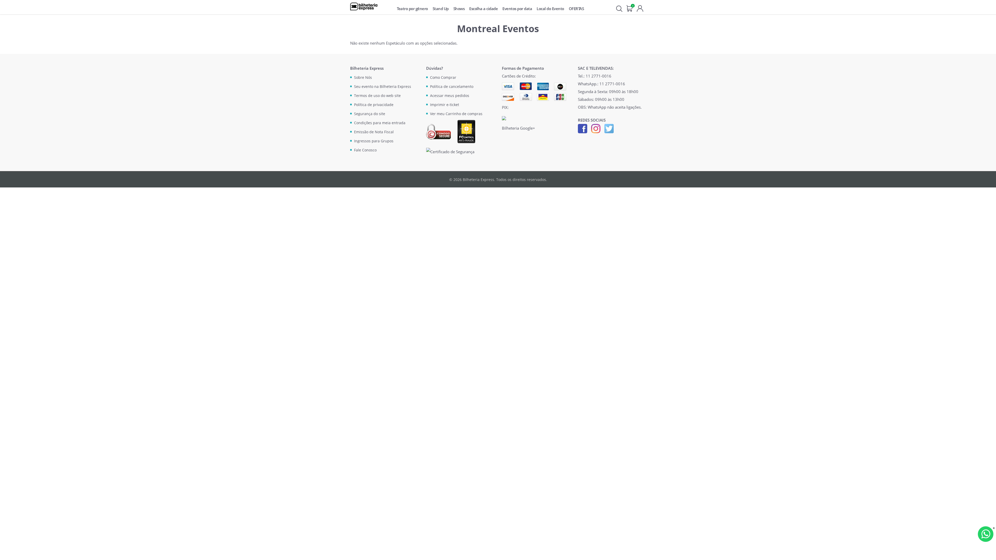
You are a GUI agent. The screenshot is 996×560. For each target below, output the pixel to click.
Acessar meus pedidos (449, 95)
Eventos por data (517, 8)
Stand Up (441, 8)
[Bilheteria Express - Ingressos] (363, 6)
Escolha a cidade (483, 8)
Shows (459, 8)
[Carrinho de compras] (629, 7)
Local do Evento (550, 8)
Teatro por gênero (412, 8)
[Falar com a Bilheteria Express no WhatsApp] (985, 534)
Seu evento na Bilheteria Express (382, 86)
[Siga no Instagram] (595, 128)
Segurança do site (369, 113)
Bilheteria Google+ (518, 128)
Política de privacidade (373, 104)
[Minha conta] (640, 7)
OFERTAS (576, 8)
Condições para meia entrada (379, 122)
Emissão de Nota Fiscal (374, 131)
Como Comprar (443, 77)
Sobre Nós (363, 77)
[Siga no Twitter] (609, 128)
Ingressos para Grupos (373, 140)
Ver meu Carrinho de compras (456, 113)
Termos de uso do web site (377, 95)
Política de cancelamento (451, 86)
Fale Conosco (365, 150)
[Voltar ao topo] (987, 551)
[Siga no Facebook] (582, 128)
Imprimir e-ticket (444, 104)
